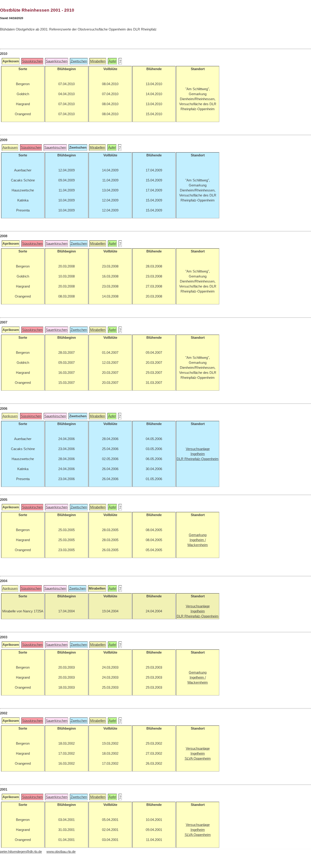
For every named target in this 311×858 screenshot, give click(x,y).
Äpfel (112, 61)
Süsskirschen (32, 61)
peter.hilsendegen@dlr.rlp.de (21, 851)
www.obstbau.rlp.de (61, 851)
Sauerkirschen (56, 61)
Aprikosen (10, 147)
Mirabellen (97, 61)
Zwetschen (79, 61)
